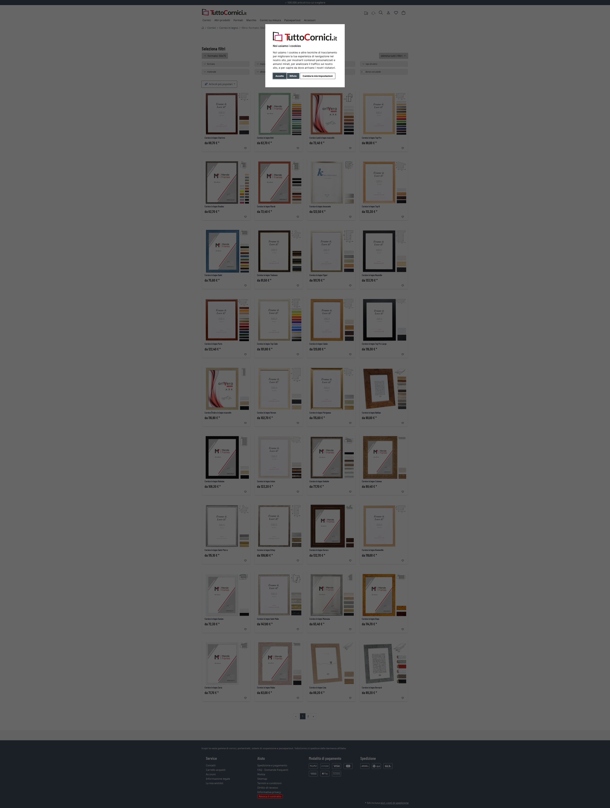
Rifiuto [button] (293, 76)
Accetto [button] (279, 76)
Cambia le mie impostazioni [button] (318, 76)
